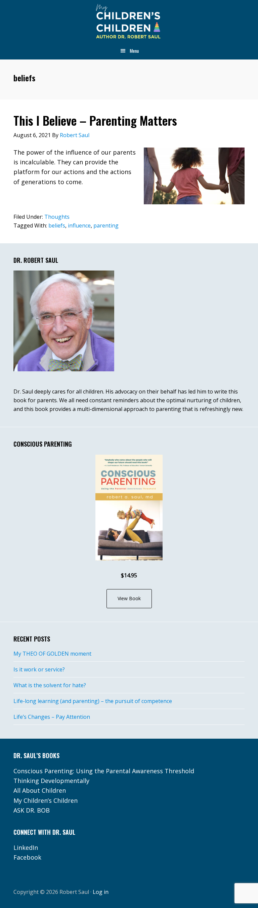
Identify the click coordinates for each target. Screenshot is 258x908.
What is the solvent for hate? (49, 685)
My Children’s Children (45, 800)
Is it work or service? (39, 669)
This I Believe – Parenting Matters (95, 120)
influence (79, 225)
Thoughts (57, 216)
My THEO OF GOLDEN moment (52, 653)
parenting (106, 225)
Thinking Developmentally (51, 781)
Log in (101, 892)
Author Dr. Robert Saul (129, 22)
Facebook (27, 857)
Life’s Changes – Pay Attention (51, 716)
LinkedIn (25, 847)
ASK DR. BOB (31, 810)
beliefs (56, 225)
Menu (134, 50)
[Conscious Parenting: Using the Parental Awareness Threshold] (129, 508)
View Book (129, 598)
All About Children (39, 790)
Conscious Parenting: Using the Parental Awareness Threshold (103, 771)
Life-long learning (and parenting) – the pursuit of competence (92, 701)
